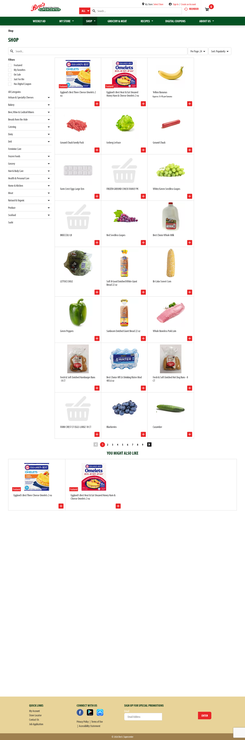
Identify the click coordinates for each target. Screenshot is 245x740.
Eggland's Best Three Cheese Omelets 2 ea (78, 93)
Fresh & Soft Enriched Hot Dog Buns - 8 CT (170, 378)
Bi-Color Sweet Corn (162, 281)
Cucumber (157, 427)
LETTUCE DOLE (66, 281)
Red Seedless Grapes (115, 235)
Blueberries (111, 427)
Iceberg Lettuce (113, 142)
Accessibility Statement (89, 726)
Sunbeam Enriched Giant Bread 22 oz (123, 331)
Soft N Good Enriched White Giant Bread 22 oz (121, 283)
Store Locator (35, 715)
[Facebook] (80, 712)
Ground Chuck (159, 142)
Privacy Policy (83, 721)
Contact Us (34, 719)
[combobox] (84, 11)
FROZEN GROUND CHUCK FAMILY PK (122, 189)
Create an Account (188, 4)
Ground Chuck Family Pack (72, 142)
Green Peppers (67, 331)
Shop (10, 31)
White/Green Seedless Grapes (166, 189)
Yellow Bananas (160, 92)
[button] (48, 98)
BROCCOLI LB (66, 235)
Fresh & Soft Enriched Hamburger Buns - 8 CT (77, 378)
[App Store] (100, 712)
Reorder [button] (193, 9)
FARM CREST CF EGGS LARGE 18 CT (75, 427)
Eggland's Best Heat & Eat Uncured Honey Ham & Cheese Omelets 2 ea (122, 93)
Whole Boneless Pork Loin (164, 331)
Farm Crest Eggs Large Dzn (72, 189)
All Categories (14, 92)
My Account (34, 711)
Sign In (175, 4)
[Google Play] (90, 712)
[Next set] (149, 444)
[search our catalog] (94, 11)
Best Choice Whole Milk (163, 235)
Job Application (36, 724)
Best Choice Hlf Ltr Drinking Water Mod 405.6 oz (124, 378)
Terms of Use (97, 721)
